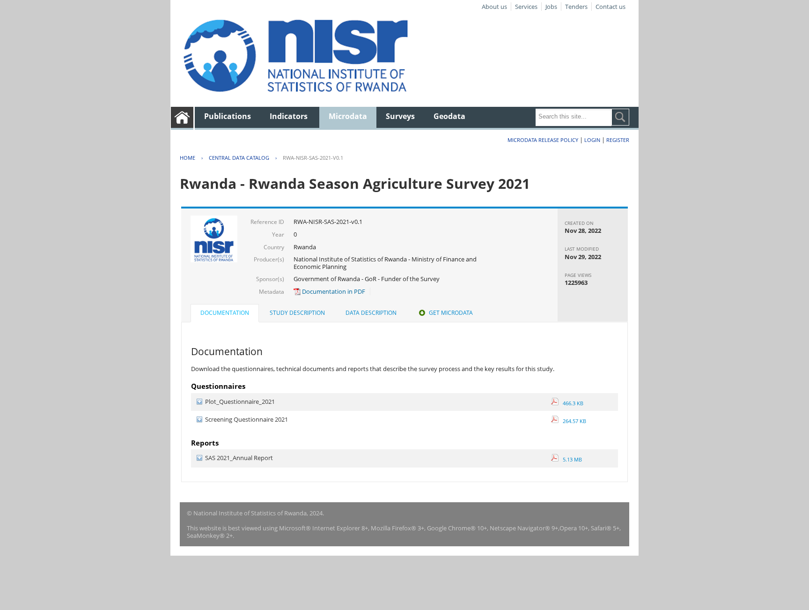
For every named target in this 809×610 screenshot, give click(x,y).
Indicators (289, 116)
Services (526, 6)
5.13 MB (570, 459)
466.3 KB (571, 403)
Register (617, 139)
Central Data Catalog (239, 157)
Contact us (610, 6)
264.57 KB (572, 420)
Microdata (348, 116)
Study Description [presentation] (297, 313)
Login (592, 139)
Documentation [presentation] (224, 313)
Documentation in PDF (333, 291)
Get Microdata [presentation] (451, 313)
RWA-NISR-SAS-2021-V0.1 (313, 157)
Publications (227, 116)
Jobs (551, 6)
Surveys (400, 116)
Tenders (576, 6)
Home (187, 157)
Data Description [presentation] (371, 313)
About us (494, 6)
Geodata (449, 116)
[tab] (225, 314)
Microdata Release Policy (542, 139)
